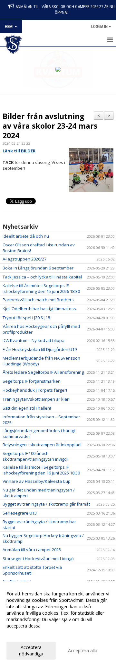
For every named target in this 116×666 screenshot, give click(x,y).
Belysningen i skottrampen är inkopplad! (42, 445)
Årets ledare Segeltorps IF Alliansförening (43, 372)
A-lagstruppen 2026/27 (24, 259)
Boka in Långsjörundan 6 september (38, 268)
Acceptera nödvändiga (31, 650)
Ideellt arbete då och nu (26, 236)
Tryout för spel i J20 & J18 (26, 317)
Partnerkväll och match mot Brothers (38, 300)
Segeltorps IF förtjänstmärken (32, 381)
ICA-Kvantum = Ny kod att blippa (33, 340)
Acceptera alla (82, 650)
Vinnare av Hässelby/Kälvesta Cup (37, 481)
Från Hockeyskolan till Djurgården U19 (40, 349)
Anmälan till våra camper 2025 (32, 549)
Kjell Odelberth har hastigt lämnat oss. (40, 309)
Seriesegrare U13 (20, 513)
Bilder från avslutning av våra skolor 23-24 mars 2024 (50, 126)
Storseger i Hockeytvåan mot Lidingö (38, 558)
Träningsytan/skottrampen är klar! (36, 399)
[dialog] (58, 623)
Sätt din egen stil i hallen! (27, 408)
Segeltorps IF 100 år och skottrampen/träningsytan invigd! (35, 456)
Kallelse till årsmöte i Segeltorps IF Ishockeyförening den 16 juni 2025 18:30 (41, 470)
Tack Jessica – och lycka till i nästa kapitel (42, 277)
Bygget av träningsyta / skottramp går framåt (46, 504)
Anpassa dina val (23, 634)
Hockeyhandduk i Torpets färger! (35, 390)
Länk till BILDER (19, 151)
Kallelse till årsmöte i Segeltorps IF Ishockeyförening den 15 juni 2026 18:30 (41, 288)
